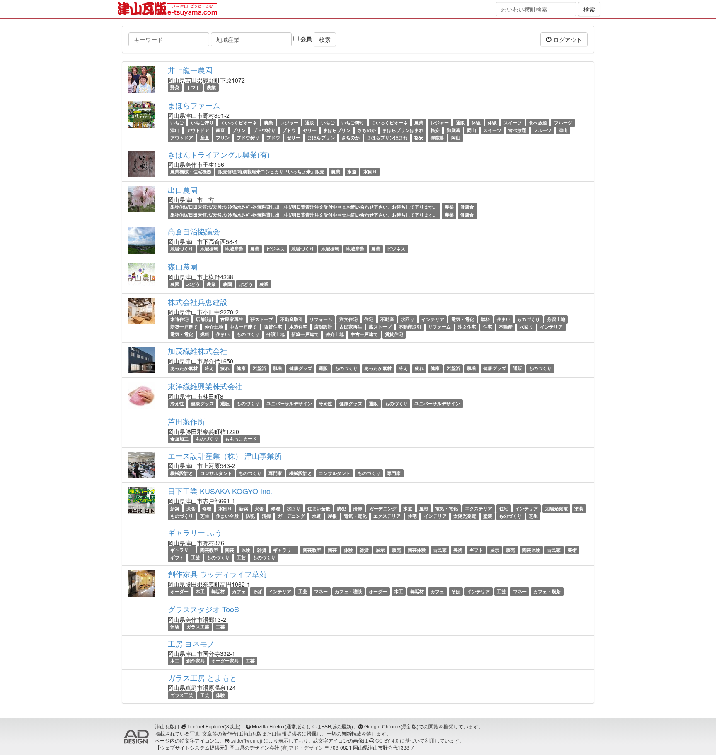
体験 (476, 122)
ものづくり (528, 319)
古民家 (440, 550)
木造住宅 (179, 319)
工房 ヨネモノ (191, 643)
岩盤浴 (259, 368)
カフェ (239, 591)
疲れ (225, 368)
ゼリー (310, 130)
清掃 (357, 508)
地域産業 (234, 249)
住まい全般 (318, 508)
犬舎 (191, 508)
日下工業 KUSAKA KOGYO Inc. (220, 490)
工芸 (195, 557)
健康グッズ (300, 368)
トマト (193, 87)
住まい (503, 319)
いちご (177, 122)
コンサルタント (216, 473)
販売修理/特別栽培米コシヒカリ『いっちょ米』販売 (271, 172)
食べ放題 (538, 122)
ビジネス (275, 249)
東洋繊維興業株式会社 (205, 385)
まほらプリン (337, 130)
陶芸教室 (209, 550)
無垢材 (218, 591)
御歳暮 (453, 130)
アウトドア (197, 130)
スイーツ (512, 122)
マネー (321, 591)
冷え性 (177, 403)
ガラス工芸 (197, 626)
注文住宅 (348, 319)
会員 (305, 38)
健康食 (467, 207)
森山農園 (183, 266)
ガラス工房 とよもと (202, 677)
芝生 (204, 516)
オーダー (179, 591)
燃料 (485, 319)
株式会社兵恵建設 (197, 301)
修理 (206, 508)
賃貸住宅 (273, 327)
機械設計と (181, 473)
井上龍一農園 (190, 69)
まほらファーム (194, 105)
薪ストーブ (261, 319)
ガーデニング (383, 508)
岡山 (471, 130)
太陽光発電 (556, 508)
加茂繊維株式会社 (197, 350)
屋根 (423, 508)
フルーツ (563, 122)
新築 (174, 508)
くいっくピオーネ (238, 122)
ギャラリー (181, 550)
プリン (239, 130)
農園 (174, 284)
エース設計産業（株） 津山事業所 (225, 455)
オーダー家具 (225, 661)
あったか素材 (184, 368)
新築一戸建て (184, 327)
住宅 (368, 319)
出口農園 (183, 189)
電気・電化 (462, 319)
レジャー (289, 122)
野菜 (174, 87)
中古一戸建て (243, 327)
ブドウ (289, 130)
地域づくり (181, 249)
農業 (211, 87)
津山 (174, 130)
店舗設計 (205, 319)
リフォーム (321, 319)
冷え (209, 368)
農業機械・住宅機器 (190, 172)
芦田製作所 (186, 421)
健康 (241, 368)
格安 (435, 130)
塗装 (578, 508)
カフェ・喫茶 (348, 591)
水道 (351, 172)
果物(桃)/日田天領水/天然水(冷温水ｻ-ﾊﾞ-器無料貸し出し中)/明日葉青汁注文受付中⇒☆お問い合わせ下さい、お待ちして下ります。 (304, 207)
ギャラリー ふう (195, 532)
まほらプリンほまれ (402, 130)
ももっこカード (241, 439)
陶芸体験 (417, 550)
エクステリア (478, 508)
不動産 (387, 319)
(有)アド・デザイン (302, 747)
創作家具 (195, 661)
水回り (370, 172)
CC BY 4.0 (387, 740)
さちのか (367, 130)
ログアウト (567, 39)
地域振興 (209, 249)
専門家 (275, 473)
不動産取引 (291, 319)
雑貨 (261, 550)
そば (257, 591)
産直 (220, 130)
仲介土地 (214, 327)
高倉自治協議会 (194, 231)
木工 (200, 591)
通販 (309, 122)
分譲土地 (556, 319)
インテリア (432, 319)
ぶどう (193, 284)
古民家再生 (231, 319)
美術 (457, 550)
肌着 (277, 368)
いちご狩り (202, 122)
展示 (380, 550)
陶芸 (229, 550)
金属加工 (179, 439)
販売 (396, 550)
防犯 (341, 508)
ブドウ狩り (264, 130)
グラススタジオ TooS (203, 609)
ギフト (476, 550)
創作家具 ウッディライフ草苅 (217, 573)
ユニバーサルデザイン (289, 403)
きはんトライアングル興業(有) (219, 154)
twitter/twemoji (246, 740)
